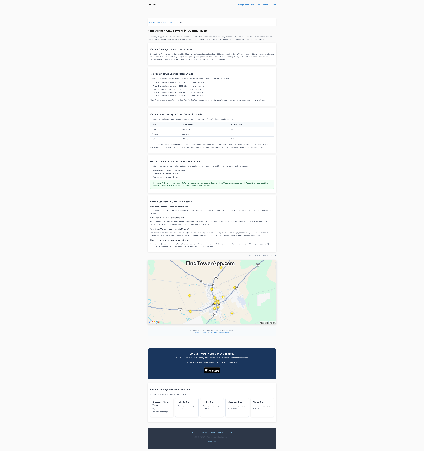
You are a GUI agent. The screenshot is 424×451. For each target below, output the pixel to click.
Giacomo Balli (212, 441)
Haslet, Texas (209, 402)
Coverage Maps (243, 5)
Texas (165, 22)
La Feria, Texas (184, 402)
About (265, 5)
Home (194, 432)
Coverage (203, 432)
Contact (273, 5)
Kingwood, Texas (235, 402)
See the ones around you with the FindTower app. (212, 333)
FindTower (152, 4)
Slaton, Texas (259, 402)
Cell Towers (255, 5)
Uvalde (171, 22)
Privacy (220, 432)
